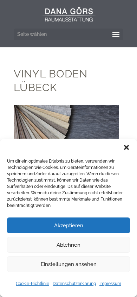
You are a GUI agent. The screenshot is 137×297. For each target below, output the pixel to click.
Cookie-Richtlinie (32, 283)
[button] (126, 147)
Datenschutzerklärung (74, 283)
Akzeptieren (68, 225)
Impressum (110, 283)
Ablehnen (68, 245)
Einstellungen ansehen (69, 264)
